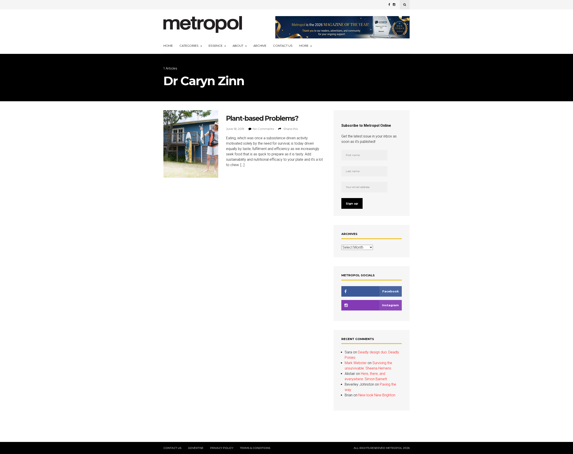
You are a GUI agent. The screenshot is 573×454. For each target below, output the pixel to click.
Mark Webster (356, 363)
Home (168, 45)
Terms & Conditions (255, 448)
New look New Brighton (376, 395)
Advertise (195, 448)
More (303, 45)
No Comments (263, 129)
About (238, 45)
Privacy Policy (221, 448)
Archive (259, 45)
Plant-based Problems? (262, 118)
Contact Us (283, 45)
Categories (189, 45)
